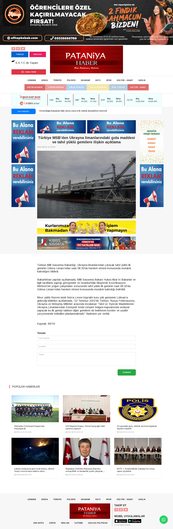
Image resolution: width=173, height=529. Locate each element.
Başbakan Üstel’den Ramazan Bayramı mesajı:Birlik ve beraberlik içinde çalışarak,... (85, 470)
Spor (108, 80)
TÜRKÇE (20, 54)
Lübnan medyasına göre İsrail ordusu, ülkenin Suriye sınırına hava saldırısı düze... (34, 470)
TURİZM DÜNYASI (56, 87)
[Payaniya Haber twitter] (23, 48)
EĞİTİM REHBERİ (34, 87)
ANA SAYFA (38, 523)
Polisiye (71, 80)
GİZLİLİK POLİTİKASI (97, 523)
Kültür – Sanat (125, 80)
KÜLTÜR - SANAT (138, 87)
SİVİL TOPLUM (118, 87)
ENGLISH (38, 54)
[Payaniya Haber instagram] (18, 48)
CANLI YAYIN (30, 72)
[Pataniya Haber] (86, 227)
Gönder (127, 372)
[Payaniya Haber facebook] (13, 48)
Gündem (32, 80)
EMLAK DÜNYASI (76, 87)
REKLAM (65, 523)
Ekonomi (85, 80)
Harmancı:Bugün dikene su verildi (57, 112)
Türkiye (57, 80)
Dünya (44, 80)
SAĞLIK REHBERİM (97, 87)
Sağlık (142, 80)
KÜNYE (52, 523)
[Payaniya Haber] (86, 59)
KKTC (98, 80)
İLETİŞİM (79, 523)
